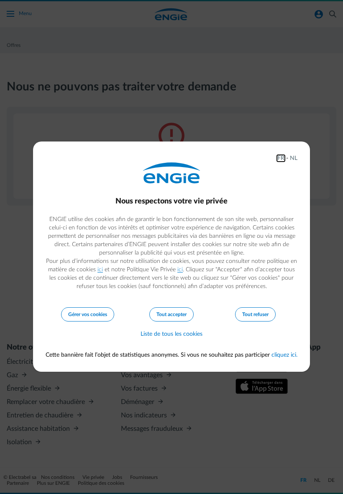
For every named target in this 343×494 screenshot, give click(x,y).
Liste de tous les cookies (171, 334)
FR (280, 158)
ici (100, 270)
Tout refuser (255, 314)
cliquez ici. (284, 355)
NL (293, 158)
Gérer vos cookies (87, 314)
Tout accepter (171, 314)
